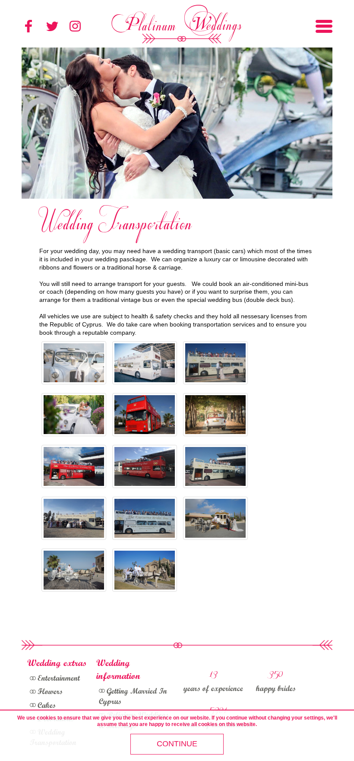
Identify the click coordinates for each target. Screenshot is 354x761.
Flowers (50, 692)
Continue (177, 743)
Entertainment (59, 679)
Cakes (47, 706)
